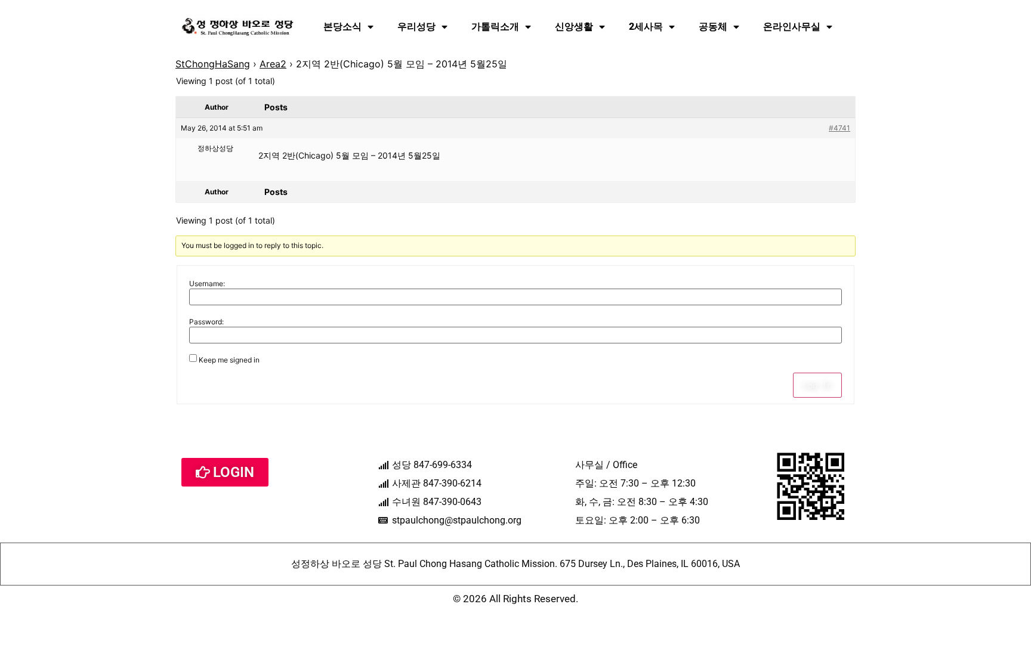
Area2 (273, 64)
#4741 (839, 127)
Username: (207, 283)
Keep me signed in (229, 360)
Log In (817, 385)
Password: (206, 322)
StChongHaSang (212, 64)
